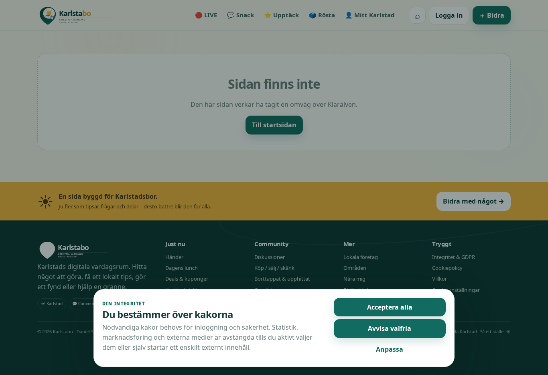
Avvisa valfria (389, 328)
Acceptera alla (389, 307)
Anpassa (389, 349)
